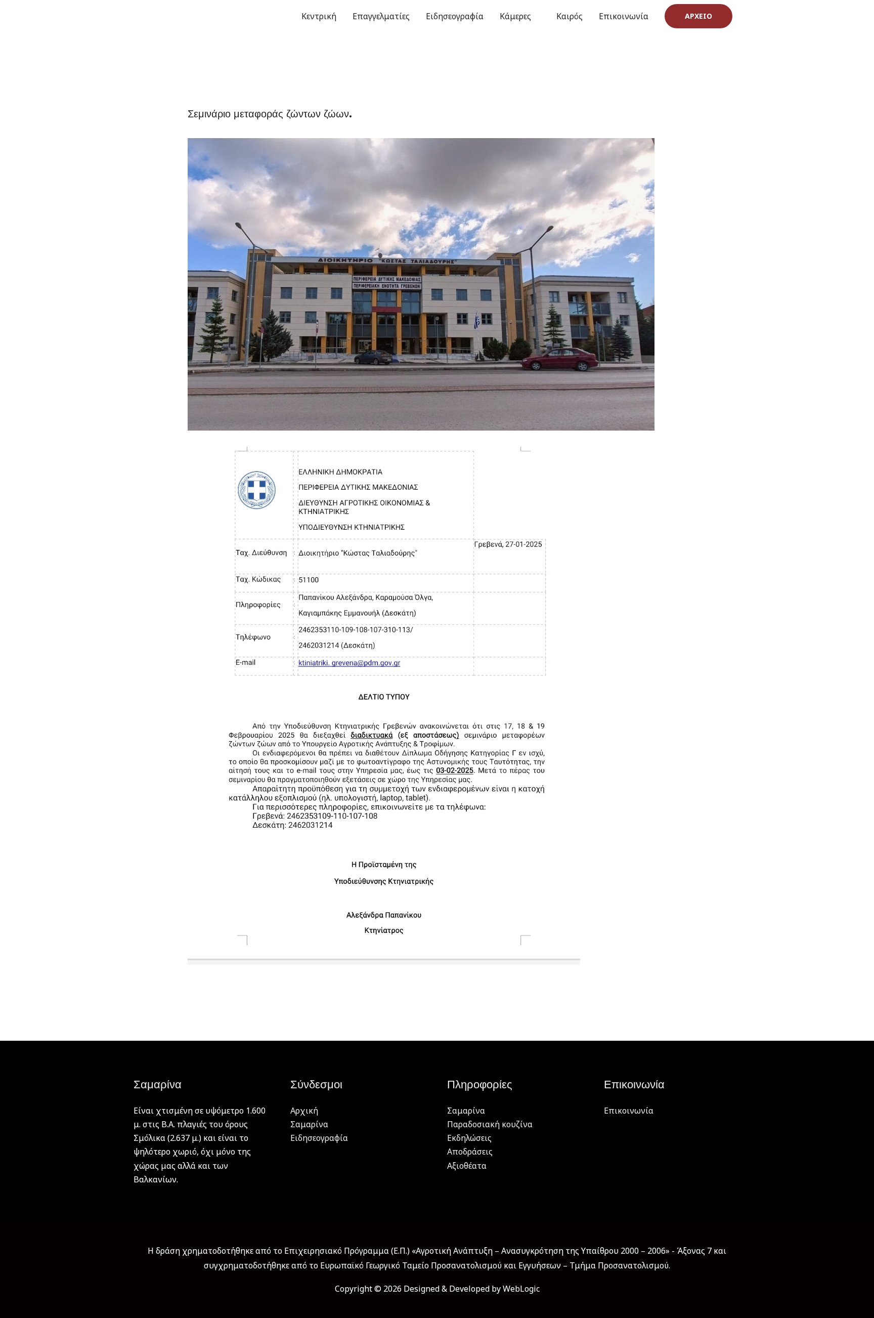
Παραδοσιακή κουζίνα (490, 1124)
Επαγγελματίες (381, 16)
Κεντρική (318, 16)
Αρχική (304, 1110)
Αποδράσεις (470, 1151)
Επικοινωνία (623, 16)
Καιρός (569, 16)
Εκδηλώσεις (469, 1137)
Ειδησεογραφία (455, 16)
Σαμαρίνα (309, 1124)
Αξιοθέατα (467, 1165)
